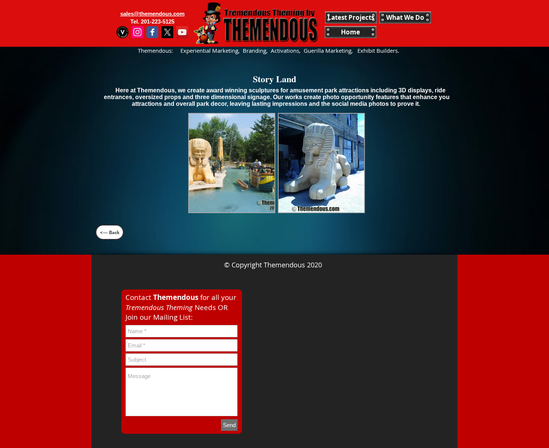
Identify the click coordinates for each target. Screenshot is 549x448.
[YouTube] (182, 32)
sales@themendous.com (152, 13)
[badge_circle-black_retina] (122, 32)
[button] (231, 163)
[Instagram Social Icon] (137, 32)
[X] (167, 32)
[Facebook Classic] (152, 32)
